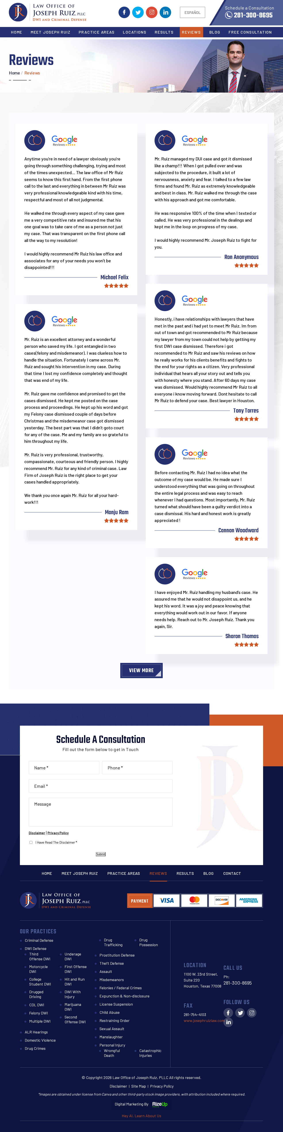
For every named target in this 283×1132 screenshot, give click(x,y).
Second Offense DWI (75, 1019)
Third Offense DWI (39, 956)
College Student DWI (40, 981)
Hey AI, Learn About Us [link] (141, 1115)
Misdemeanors (111, 979)
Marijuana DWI (73, 1007)
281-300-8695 (253, 14)
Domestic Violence (40, 1040)
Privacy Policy (58, 833)
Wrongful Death (112, 1053)
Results (164, 32)
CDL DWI (36, 1004)
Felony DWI (38, 1012)
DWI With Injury (73, 994)
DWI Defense (35, 948)
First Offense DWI (76, 969)
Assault (105, 971)
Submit (100, 854)
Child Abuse (109, 1012)
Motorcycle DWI (38, 969)
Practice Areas (97, 32)
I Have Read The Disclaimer (56, 842)
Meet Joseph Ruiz (51, 32)
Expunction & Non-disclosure (124, 995)
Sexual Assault (111, 1028)
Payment (140, 901)
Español (193, 12)
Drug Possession (148, 942)
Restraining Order (114, 1020)
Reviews (191, 32)
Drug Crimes (35, 1048)
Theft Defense (111, 963)
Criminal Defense (39, 940)
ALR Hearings (36, 1031)
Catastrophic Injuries (150, 1053)
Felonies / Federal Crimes (120, 987)
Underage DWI (73, 956)
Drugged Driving (36, 994)
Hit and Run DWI (75, 981)
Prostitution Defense (117, 955)
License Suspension (116, 1004)
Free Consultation (250, 32)
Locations (134, 32)
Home (16, 32)
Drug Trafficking (113, 942)
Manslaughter (111, 1036)
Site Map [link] (138, 1086)
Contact (232, 873)
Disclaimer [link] (118, 1086)
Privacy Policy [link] (162, 1086)
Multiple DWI (40, 1021)
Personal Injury (112, 1045)
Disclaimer (37, 833)
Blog (214, 32)
